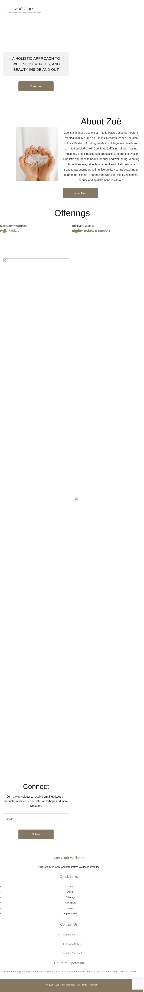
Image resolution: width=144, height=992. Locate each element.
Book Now (36, 86)
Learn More (80, 193)
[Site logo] (24, 9)
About (70, 891)
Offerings (70, 897)
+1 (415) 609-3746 (71, 943)
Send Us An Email (72, 953)
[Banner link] (36, 253)
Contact (70, 908)
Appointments (70, 913)
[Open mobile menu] (135, 9)
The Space (70, 902)
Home (70, 886)
